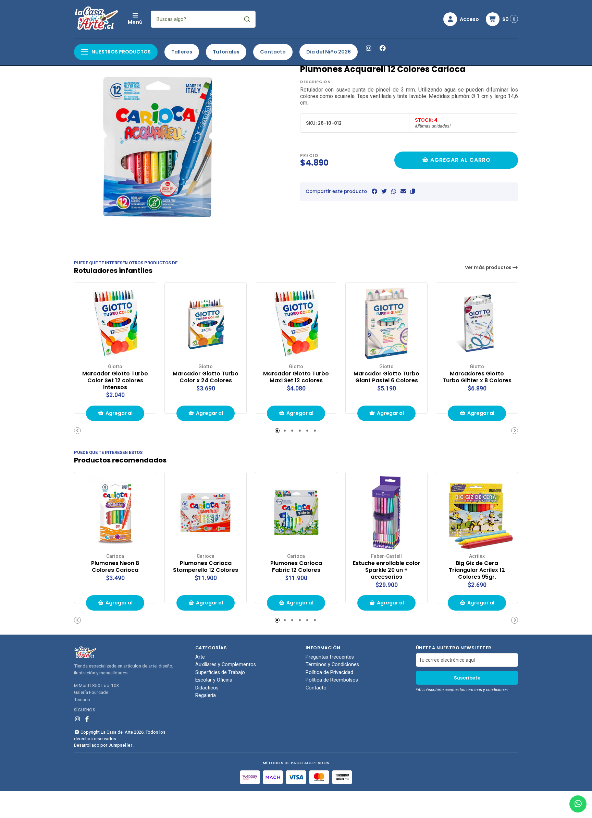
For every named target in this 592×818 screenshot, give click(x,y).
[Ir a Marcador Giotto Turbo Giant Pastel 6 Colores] (386, 323)
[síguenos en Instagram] (368, 48)
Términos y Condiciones (332, 664)
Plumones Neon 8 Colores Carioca (115, 567)
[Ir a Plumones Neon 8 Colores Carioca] (115, 513)
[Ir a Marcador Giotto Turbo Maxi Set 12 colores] (296, 323)
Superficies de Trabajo (220, 672)
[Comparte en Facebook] (374, 191)
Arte (200, 657)
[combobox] (203, 19)
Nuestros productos (120, 51)
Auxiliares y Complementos (225, 664)
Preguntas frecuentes (330, 657)
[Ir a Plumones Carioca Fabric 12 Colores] (296, 513)
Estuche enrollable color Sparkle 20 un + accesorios (386, 570)
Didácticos (207, 688)
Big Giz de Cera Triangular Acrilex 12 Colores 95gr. (477, 570)
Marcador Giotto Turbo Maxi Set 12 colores (296, 377)
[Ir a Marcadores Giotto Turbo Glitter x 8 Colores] (477, 323)
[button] (412, 191)
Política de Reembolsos (332, 680)
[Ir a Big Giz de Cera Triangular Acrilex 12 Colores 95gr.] (477, 513)
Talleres (181, 51)
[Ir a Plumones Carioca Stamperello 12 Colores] (205, 513)
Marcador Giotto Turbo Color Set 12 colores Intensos (115, 380)
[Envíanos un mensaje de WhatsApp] (578, 804)
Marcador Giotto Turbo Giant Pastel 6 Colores (386, 377)
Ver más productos (489, 267)
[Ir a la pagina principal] (97, 19)
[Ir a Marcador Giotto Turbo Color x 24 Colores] (205, 323)
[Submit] (247, 19)
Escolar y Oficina (213, 680)
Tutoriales (226, 51)
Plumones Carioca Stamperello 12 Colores (205, 567)
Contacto (273, 51)
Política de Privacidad (329, 672)
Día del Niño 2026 (328, 51)
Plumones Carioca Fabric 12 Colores (296, 567)
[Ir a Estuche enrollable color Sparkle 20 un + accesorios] (386, 513)
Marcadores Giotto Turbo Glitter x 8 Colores (477, 377)
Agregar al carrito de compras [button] (117, 415)
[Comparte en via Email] (403, 191)
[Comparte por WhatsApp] (393, 191)
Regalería (205, 695)
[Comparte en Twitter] (384, 191)
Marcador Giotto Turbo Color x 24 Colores (205, 377)
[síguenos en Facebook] (382, 48)
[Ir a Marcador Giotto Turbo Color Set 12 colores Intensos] (115, 323)
